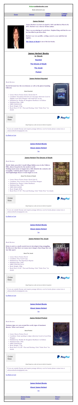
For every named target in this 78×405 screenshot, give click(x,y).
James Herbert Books (38, 144)
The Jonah (38, 68)
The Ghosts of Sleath (33, 41)
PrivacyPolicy (57, 398)
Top (38, 151)
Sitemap (31, 14)
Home (16, 14)
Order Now (10, 118)
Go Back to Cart (11, 135)
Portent (38, 72)
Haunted (38, 60)
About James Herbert (38, 148)
